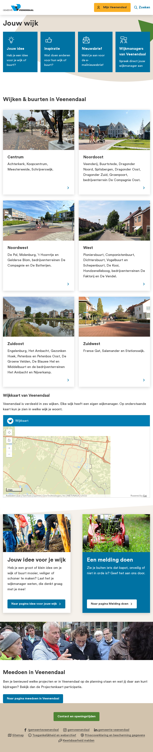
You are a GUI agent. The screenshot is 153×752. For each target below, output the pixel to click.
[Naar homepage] (22, 7)
